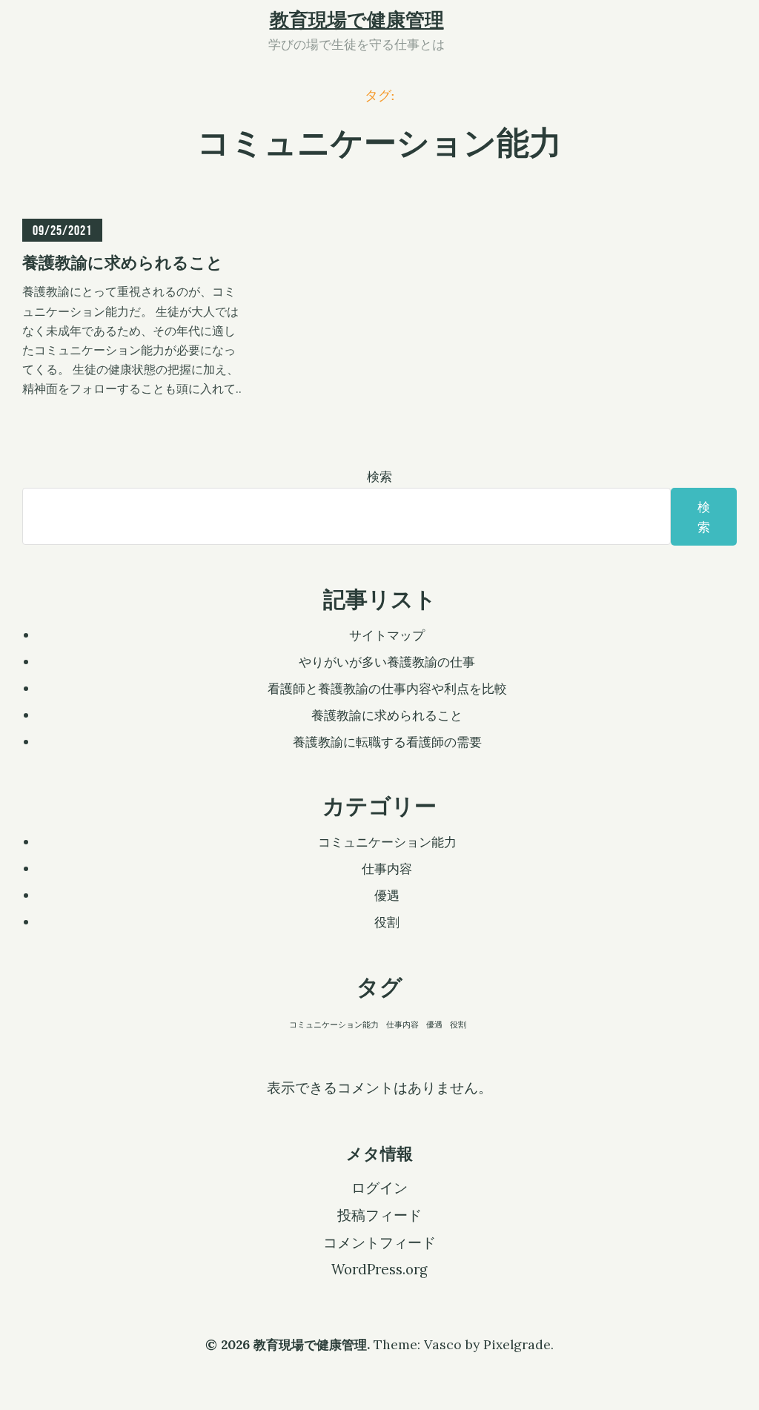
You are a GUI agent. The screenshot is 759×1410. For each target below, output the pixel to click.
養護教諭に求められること (387, 715)
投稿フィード (379, 1215)
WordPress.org (379, 1269)
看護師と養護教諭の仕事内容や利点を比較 (387, 688)
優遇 (387, 895)
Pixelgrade (517, 1344)
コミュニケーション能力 (387, 841)
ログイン (379, 1187)
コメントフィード (379, 1242)
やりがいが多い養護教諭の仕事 (387, 661)
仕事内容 (387, 868)
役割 (387, 921)
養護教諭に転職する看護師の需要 (387, 741)
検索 (379, 476)
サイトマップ (387, 634)
